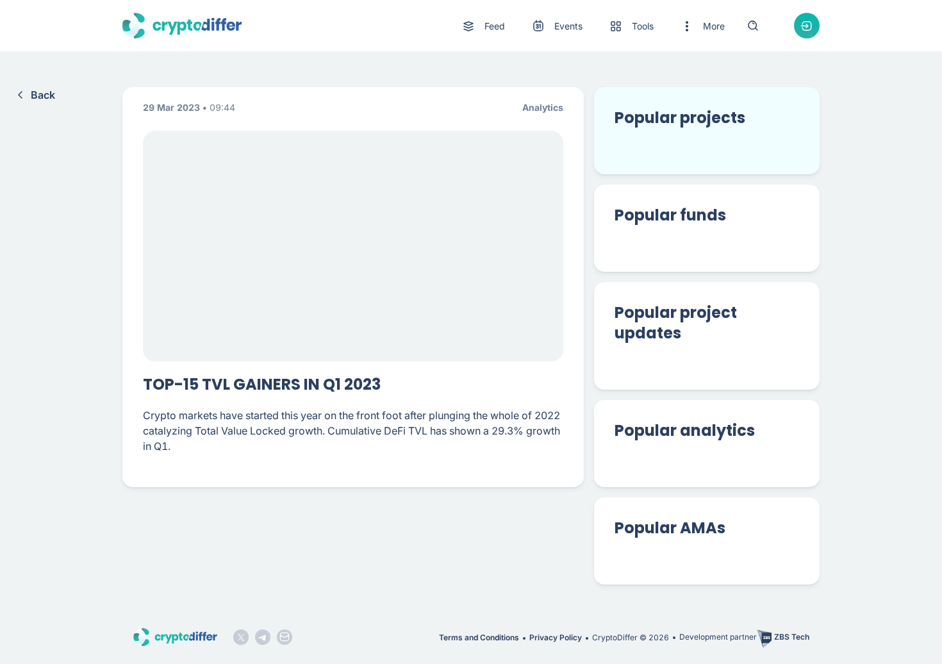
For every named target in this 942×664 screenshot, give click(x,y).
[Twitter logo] (241, 637)
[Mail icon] (284, 637)
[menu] (593, 26)
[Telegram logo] (262, 637)
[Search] (753, 25)
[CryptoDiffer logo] (182, 25)
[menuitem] (483, 26)
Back (43, 94)
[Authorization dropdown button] (807, 25)
